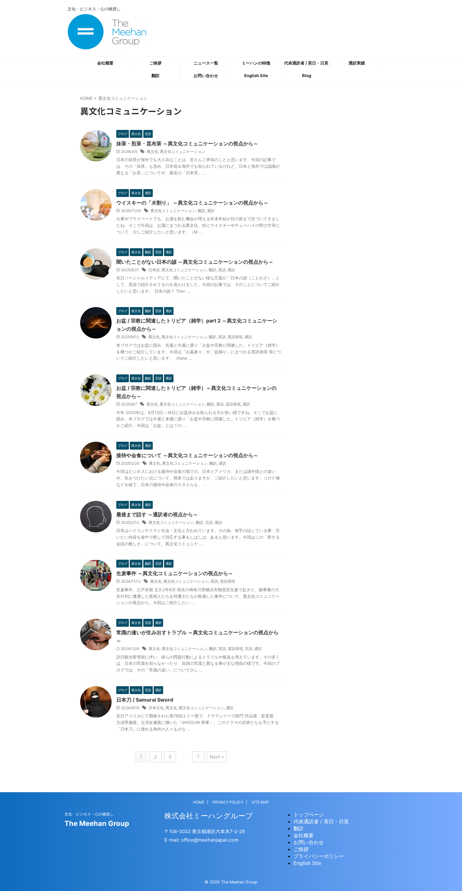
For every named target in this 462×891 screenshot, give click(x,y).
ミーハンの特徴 (256, 62)
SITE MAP (260, 802)
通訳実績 (357, 62)
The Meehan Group (96, 823)
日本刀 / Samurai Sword (144, 700)
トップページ (309, 814)
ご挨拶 (155, 62)
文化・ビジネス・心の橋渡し (88, 814)
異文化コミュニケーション (182, 151)
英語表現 (235, 336)
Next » (217, 757)
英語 (222, 269)
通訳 (211, 210)
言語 (209, 522)
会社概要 (105, 62)
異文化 (152, 151)
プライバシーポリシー (319, 856)
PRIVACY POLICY (227, 802)
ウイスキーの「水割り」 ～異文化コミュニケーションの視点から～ (192, 202)
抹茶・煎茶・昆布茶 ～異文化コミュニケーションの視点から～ (187, 143)
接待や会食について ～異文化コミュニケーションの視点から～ (187, 455)
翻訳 (155, 75)
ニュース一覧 (206, 62)
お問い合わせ (206, 75)
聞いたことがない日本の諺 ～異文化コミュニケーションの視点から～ (194, 262)
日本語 (154, 269)
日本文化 (156, 707)
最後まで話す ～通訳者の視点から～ (157, 514)
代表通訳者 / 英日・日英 (306, 62)
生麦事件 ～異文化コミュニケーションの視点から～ (174, 573)
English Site (256, 75)
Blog (306, 75)
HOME (198, 802)
